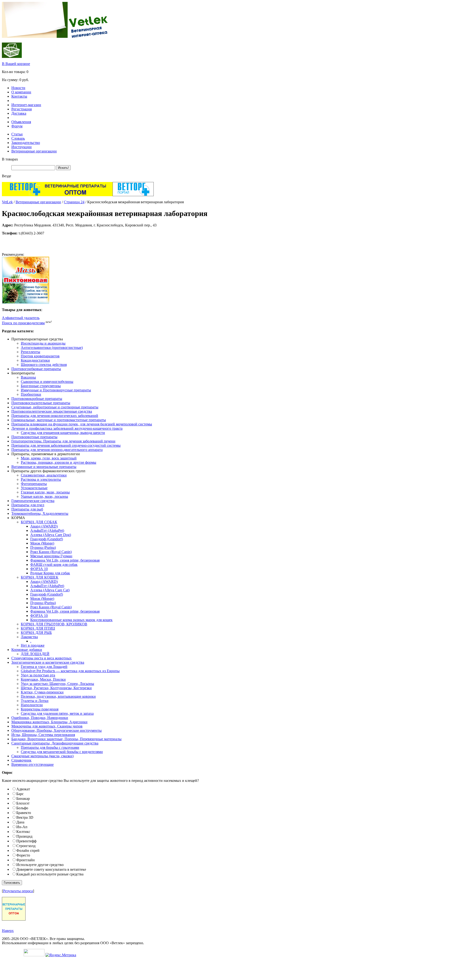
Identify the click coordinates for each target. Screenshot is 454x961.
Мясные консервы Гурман (51, 556)
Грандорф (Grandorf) (46, 539)
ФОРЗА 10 (39, 569)
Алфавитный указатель (20, 318)
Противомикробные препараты (36, 399)
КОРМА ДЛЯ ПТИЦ (38, 628)
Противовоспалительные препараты (40, 403)
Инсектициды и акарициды (43, 343)
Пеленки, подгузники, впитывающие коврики (58, 696)
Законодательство (25, 143)
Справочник (21, 760)
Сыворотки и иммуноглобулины (47, 382)
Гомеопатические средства (32, 501)
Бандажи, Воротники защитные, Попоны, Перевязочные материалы (66, 739)
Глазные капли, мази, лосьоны (45, 492)
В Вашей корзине (16, 64)
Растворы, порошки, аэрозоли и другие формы (58, 462)
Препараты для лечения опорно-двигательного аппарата (57, 450)
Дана (20, 822)
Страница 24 (74, 202)
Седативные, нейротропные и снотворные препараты (54, 407)
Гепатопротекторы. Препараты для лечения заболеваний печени (63, 441)
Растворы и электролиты (41, 479)
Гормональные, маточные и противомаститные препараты (58, 420)
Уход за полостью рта (38, 675)
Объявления (21, 122)
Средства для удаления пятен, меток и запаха (57, 713)
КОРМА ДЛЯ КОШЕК (39, 577)
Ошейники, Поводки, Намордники (39, 718)
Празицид (24, 836)
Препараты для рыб (27, 509)
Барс (20, 794)
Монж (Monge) (42, 543)
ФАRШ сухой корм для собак (54, 565)
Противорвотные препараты (34, 437)
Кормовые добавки (26, 650)
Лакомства (29, 637)
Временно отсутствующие (32, 764)
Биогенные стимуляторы (41, 386)
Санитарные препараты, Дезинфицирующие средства (54, 743)
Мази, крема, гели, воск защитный (49, 458)
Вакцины (28, 377)
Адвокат (23, 789)
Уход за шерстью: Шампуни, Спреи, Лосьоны (57, 684)
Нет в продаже (32, 645)
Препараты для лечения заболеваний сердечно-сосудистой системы (66, 445)
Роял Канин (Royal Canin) (51, 552)
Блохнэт (23, 803)
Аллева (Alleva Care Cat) (50, 590)
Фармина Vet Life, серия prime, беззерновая (65, 560)
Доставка (18, 113)
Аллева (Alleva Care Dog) (50, 535)
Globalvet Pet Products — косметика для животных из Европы (70, 671)
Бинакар (23, 799)
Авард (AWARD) (44, 526)
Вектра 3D (24, 817)
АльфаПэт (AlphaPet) (47, 530)
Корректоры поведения (39, 709)
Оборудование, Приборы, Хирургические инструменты (56, 730)
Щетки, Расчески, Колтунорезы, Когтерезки (56, 688)
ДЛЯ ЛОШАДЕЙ (35, 654)
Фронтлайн (25, 860)
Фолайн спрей (27, 850)
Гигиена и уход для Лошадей (44, 667)
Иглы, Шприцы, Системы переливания (43, 735)
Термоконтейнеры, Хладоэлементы (39, 513)
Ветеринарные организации (34, 151)
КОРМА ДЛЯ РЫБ (36, 633)
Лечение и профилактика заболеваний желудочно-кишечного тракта (66, 428)
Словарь (18, 138)
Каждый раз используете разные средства (49, 874)
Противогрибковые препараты (36, 369)
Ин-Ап (21, 827)
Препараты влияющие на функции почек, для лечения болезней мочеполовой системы (81, 424)
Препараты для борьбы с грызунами (50, 747)
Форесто (23, 855)
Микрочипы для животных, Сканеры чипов (47, 726)
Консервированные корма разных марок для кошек (71, 620)
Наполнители (32, 705)
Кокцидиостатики (35, 360)
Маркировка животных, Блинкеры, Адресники (49, 722)
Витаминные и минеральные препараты (43, 467)
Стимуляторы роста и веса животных (41, 658)
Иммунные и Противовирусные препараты (56, 390)
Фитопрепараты (34, 484)
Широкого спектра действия (44, 365)
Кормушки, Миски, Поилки (43, 679)
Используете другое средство (40, 865)
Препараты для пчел (27, 505)
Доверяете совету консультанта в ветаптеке (51, 869)
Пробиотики (31, 394)
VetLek (7, 202)
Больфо (22, 808)
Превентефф (26, 841)
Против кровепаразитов (40, 356)
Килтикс (23, 832)
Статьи (17, 134)
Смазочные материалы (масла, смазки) (42, 756)
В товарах (10, 159)
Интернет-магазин (26, 105)
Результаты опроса (18, 891)
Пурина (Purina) (43, 547)
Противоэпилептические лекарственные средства (51, 411)
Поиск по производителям (23, 323)
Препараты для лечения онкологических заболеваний (54, 416)
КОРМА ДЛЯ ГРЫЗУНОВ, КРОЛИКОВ (54, 624)
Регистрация (21, 109)
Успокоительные (34, 488)
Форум (16, 126)
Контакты (19, 96)
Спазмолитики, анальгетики (44, 475)
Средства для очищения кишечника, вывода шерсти (63, 433)
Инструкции (21, 147)
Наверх (8, 931)
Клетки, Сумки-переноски (42, 692)
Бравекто (23, 813)
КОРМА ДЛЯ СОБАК (39, 522)
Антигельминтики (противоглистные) (52, 348)
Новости (18, 88)
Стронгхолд (25, 846)
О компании (21, 92)
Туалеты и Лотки (34, 701)
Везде (6, 176)
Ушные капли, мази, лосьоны (44, 496)
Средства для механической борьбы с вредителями (62, 752)
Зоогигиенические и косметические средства (47, 662)
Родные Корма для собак (50, 573)
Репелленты (30, 352)
